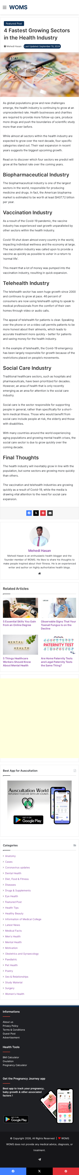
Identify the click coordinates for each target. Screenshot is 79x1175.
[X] (36, 513)
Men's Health (13, 936)
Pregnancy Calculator (15, 1065)
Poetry (9, 970)
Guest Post (9, 1033)
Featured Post (14, 23)
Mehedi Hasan (14, 46)
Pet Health (11, 965)
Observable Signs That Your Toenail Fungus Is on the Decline (58, 625)
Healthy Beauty (14, 913)
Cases (8, 861)
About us (8, 1021)
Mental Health (13, 942)
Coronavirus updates (17, 867)
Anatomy (10, 856)
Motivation (11, 947)
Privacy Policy (10, 1025)
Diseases (10, 884)
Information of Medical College (23, 919)
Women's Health (14, 993)
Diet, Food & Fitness (17, 878)
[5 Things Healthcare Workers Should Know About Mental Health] (20, 645)
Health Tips (12, 907)
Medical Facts (13, 930)
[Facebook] (29, 513)
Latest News (12, 924)
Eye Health (11, 896)
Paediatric (11, 959)
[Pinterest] (43, 513)
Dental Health (13, 873)
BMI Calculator (11, 1057)
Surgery (10, 988)
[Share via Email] (50, 513)
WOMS (65, 1138)
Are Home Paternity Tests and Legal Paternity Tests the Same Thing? (57, 662)
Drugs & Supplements (18, 890)
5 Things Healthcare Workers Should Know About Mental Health (17, 662)
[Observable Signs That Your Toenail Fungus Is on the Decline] (58, 608)
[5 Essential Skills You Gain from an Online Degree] (20, 608)
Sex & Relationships (16, 976)
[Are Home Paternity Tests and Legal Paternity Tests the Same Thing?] (58, 645)
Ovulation (8, 1061)
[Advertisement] (39, 718)
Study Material (13, 982)
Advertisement (11, 1037)
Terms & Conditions (14, 1029)
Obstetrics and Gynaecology (22, 953)
